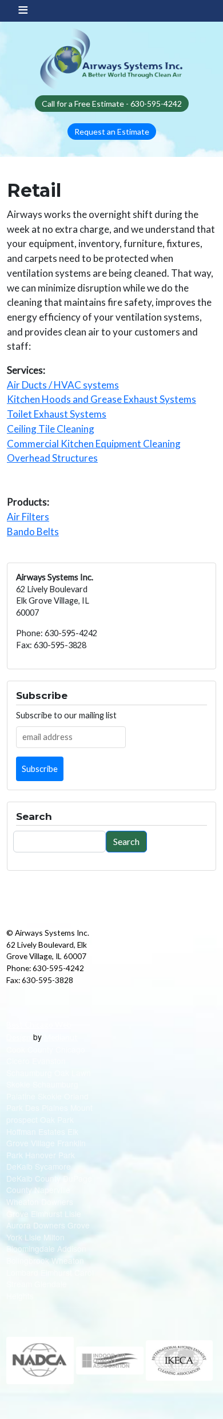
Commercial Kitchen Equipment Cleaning (94, 444)
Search (126, 841)
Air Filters (28, 517)
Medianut (61, 1037)
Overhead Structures (52, 458)
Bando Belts (33, 531)
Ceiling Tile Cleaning (50, 429)
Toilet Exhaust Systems (56, 414)
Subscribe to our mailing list (66, 715)
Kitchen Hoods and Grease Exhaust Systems (101, 399)
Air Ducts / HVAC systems (63, 385)
